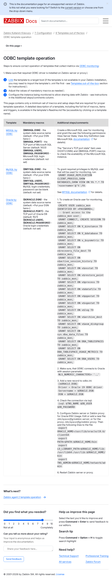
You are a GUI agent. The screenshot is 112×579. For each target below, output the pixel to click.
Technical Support (69, 555)
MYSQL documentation (74, 192)
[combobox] (69, 21)
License (60, 574)
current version (73, 7)
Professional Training (97, 555)
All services (65, 561)
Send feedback (14, 559)
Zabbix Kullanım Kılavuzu (17, 33)
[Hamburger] (105, 21)
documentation (81, 139)
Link (11, 79)
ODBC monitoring (89, 65)
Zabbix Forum (93, 561)
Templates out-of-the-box (85, 83)
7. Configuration (43, 33)
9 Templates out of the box (70, 33)
